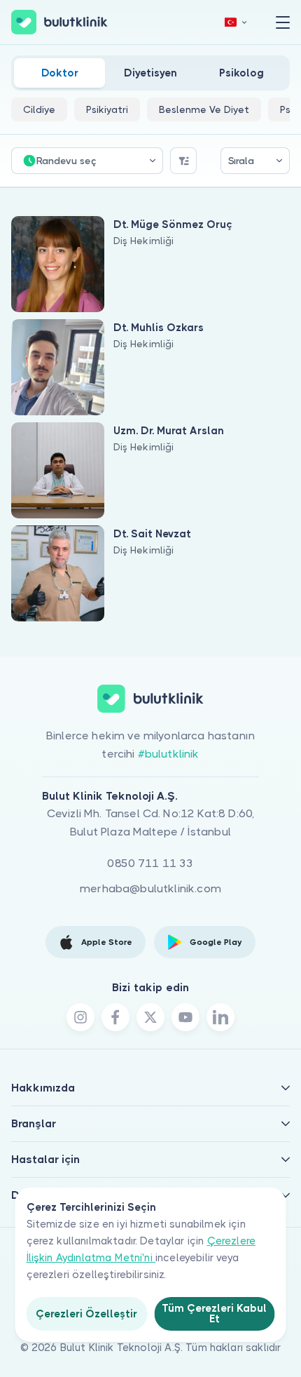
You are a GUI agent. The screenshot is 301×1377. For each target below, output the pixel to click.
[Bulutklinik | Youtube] (186, 1017)
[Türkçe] (236, 22)
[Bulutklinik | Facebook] (116, 1017)
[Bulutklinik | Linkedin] (220, 1017)
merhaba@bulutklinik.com (150, 888)
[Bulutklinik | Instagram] (80, 1017)
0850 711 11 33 (150, 863)
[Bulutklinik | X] (150, 1017)
